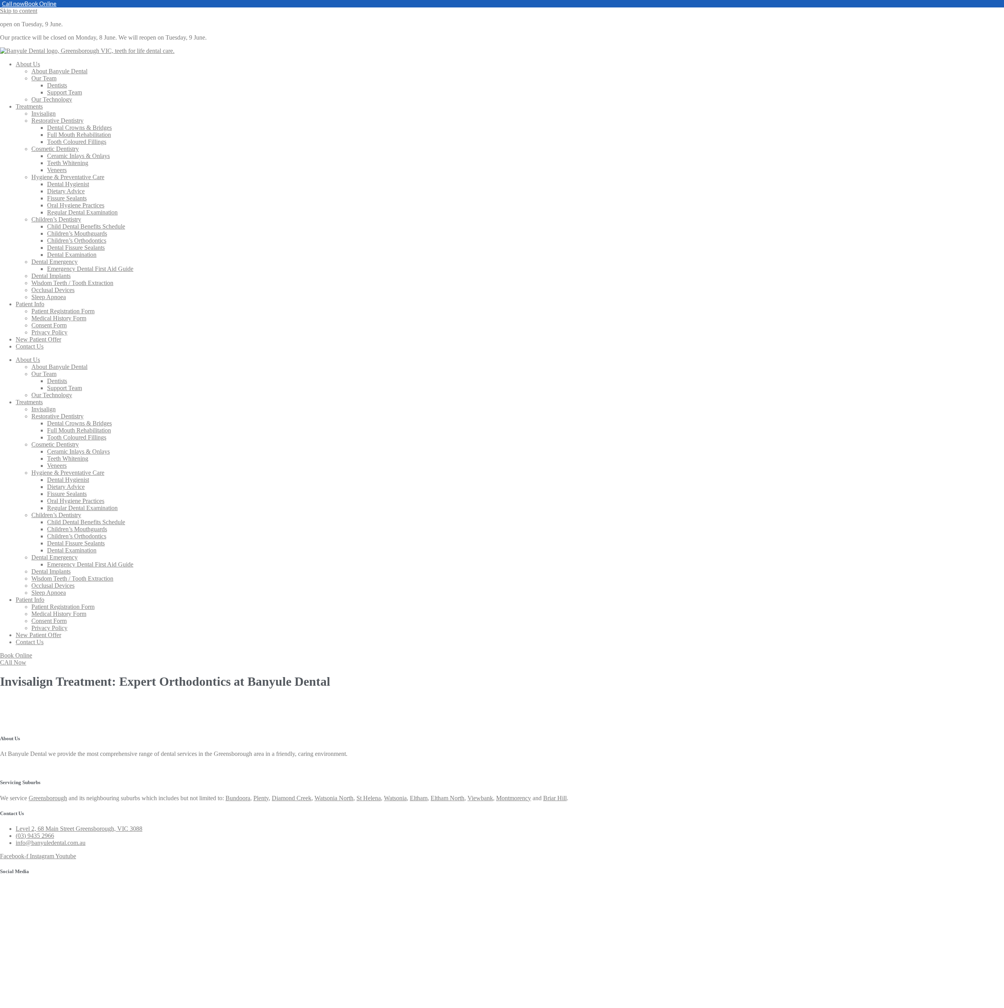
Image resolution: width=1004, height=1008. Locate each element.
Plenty (261, 798)
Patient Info (30, 304)
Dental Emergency (54, 261)
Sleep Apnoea (48, 297)
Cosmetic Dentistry (55, 148)
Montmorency (513, 798)
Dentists (57, 85)
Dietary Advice (66, 191)
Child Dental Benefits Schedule (86, 226)
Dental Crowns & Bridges (79, 127)
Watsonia (395, 798)
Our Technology (51, 99)
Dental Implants (51, 275)
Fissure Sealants (67, 198)
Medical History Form (58, 318)
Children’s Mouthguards (77, 233)
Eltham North (447, 798)
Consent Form (49, 325)
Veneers (57, 170)
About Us (28, 64)
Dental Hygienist (68, 184)
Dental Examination (71, 254)
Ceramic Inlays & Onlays (78, 156)
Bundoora (238, 798)
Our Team (43, 78)
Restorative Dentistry (57, 120)
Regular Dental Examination (82, 212)
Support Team (64, 92)
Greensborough (48, 798)
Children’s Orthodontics (76, 240)
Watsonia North (334, 798)
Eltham (418, 798)
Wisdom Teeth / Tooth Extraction (72, 283)
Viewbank (480, 798)
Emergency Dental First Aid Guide (90, 268)
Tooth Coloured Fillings (76, 141)
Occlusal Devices (53, 290)
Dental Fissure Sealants (76, 247)
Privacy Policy (49, 332)
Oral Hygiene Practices (75, 205)
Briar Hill (555, 798)
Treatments (29, 106)
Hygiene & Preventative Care (67, 177)
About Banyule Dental (59, 71)
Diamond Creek (291, 798)
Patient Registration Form (63, 311)
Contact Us (30, 346)
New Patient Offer (38, 339)
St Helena (368, 798)
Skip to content (18, 10)
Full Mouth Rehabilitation (79, 134)
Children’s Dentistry (56, 219)
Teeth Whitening (67, 163)
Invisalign (43, 113)
